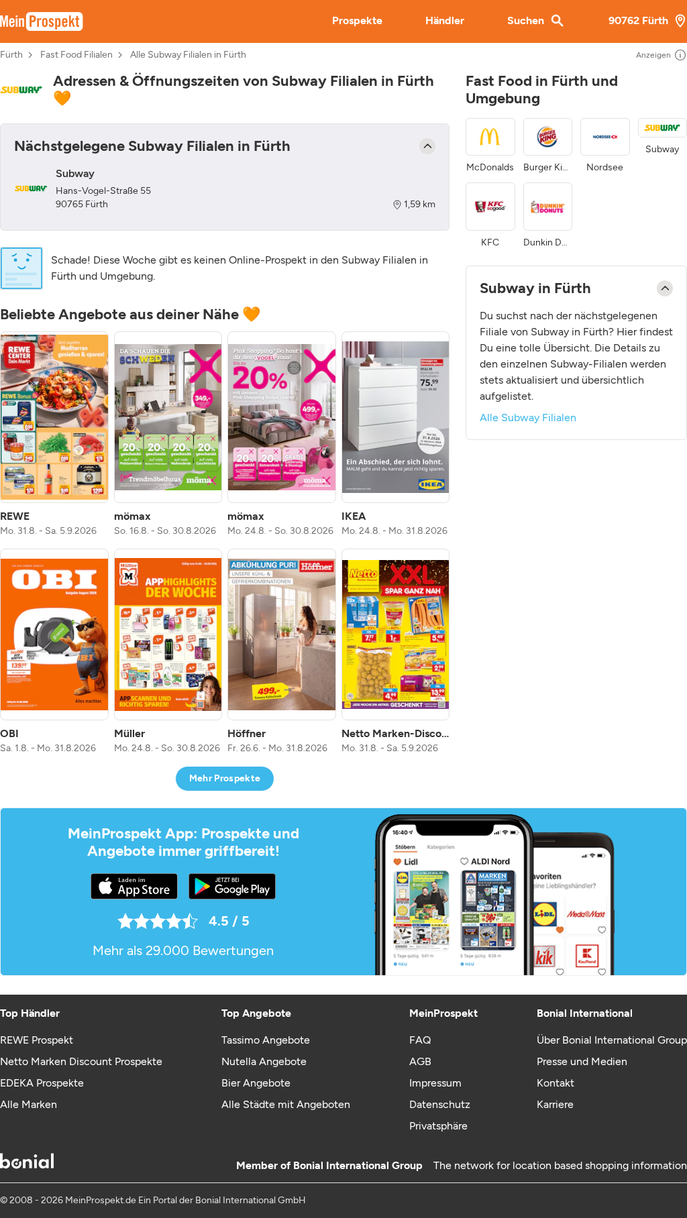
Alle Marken (28, 1104)
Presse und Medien (582, 1061)
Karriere (555, 1104)
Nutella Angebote (264, 1061)
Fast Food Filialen (76, 55)
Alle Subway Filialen (528, 417)
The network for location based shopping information (560, 1165)
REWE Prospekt (36, 1040)
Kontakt (555, 1082)
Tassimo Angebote (265, 1040)
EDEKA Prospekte (42, 1082)
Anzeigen (653, 55)
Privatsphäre (438, 1125)
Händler (444, 20)
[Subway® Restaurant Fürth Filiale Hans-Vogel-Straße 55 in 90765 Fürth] (31, 188)
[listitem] (54, 434)
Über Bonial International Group (612, 1040)
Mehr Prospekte (225, 778)
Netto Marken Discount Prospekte (81, 1061)
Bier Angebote (255, 1082)
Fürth (11, 55)
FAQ (420, 1040)
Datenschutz (439, 1104)
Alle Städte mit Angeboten (285, 1104)
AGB (420, 1061)
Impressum (435, 1082)
